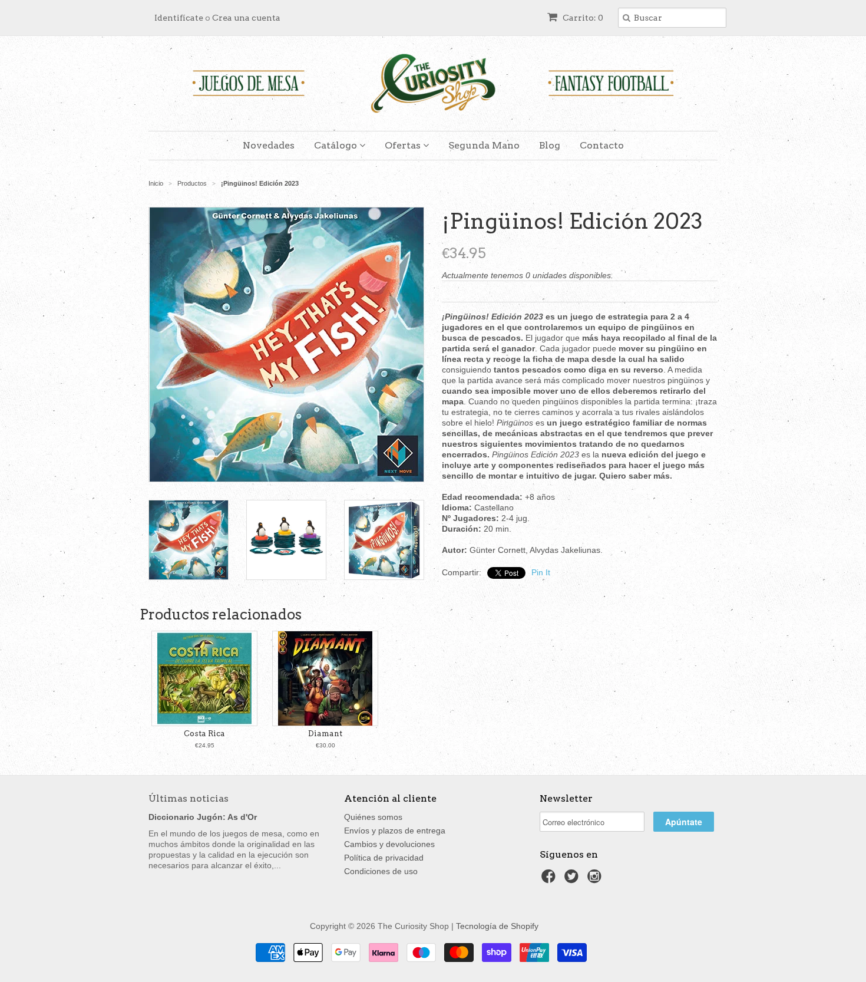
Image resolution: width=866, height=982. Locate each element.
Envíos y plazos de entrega (394, 830)
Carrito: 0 (582, 17)
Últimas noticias (188, 798)
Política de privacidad (384, 857)
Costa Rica (204, 733)
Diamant (325, 733)
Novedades (269, 145)
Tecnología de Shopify (497, 926)
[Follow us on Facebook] (550, 879)
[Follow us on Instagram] (596, 879)
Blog (549, 145)
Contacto (602, 145)
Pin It (540, 572)
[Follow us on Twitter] (573, 879)
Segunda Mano (484, 145)
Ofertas (404, 145)
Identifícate (178, 17)
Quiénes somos (373, 817)
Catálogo (336, 145)
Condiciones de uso (381, 871)
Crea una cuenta (246, 17)
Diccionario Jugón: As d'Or (202, 817)
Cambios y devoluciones (389, 844)
